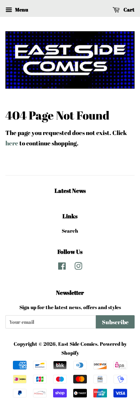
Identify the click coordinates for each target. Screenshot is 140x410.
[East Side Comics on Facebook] (62, 267)
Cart (128, 9)
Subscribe (115, 322)
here (11, 143)
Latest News (70, 191)
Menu (21, 9)
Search (70, 230)
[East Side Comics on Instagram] (78, 267)
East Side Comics (77, 343)
